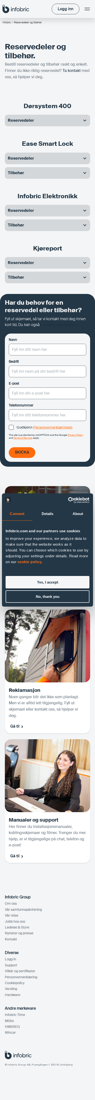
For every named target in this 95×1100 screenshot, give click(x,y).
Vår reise (11, 915)
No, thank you (47, 596)
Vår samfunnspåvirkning (23, 909)
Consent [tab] (17, 514)
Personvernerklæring (21, 977)
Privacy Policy (75, 435)
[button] (47, 120)
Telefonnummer (21, 405)
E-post (14, 383)
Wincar (10, 1032)
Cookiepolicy (15, 983)
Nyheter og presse (19, 933)
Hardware (12, 995)
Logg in (10, 959)
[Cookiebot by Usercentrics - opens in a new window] (68, 500)
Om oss (11, 903)
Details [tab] (48, 514)
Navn (13, 339)
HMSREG (12, 1026)
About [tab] (78, 514)
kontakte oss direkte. (58, 324)
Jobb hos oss (15, 921)
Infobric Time (15, 1015)
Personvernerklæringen (53, 427)
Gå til (14, 726)
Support (11, 965)
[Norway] (15, 8)
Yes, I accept (47, 582)
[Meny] (87, 9)
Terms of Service (23, 437)
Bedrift (14, 361)
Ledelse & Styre (17, 927)
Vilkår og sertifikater (20, 971)
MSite (9, 1021)
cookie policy (30, 562)
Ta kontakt (72, 70)
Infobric (6, 22)
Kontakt (11, 939)
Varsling (11, 989)
